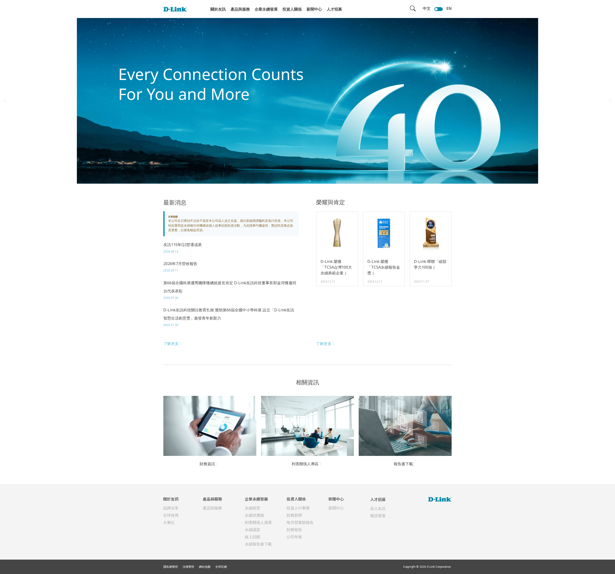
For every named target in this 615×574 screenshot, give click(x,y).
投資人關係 (292, 9)
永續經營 (252, 508)
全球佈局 (170, 515)
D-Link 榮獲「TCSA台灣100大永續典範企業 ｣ (336, 267)
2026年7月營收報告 (180, 263)
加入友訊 (378, 508)
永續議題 (252, 529)
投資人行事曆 (298, 508)
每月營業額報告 (300, 522)
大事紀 (169, 522)
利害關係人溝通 (258, 522)
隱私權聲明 (170, 566)
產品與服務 (240, 9)
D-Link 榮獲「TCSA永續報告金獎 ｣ (383, 267)
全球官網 (221, 566)
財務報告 (294, 529)
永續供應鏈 (254, 515)
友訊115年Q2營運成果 (182, 244)
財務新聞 (294, 515)
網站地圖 (204, 566)
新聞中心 (314, 9)
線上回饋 (252, 536)
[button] (305, 181)
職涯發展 (378, 515)
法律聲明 (188, 566)
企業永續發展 (266, 9)
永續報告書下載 (258, 544)
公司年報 (294, 536)
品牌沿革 (170, 508)
